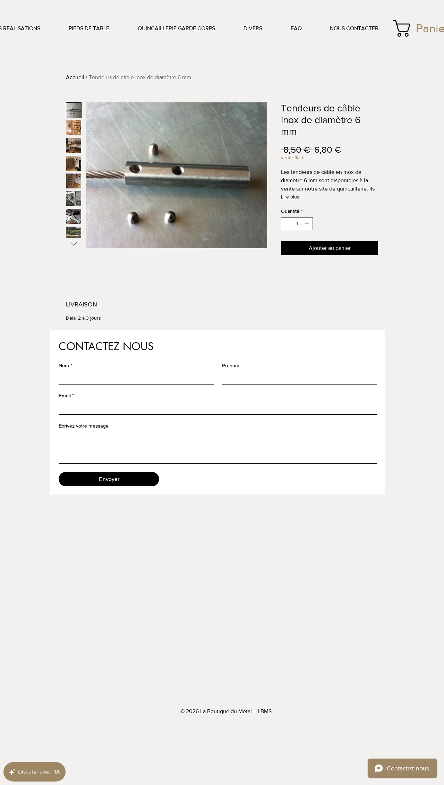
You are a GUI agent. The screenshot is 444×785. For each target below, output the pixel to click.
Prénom (230, 365)
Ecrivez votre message (84, 426)
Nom (65, 365)
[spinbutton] (297, 224)
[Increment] (307, 224)
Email (66, 395)
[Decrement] (286, 224)
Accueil (75, 77)
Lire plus (290, 197)
